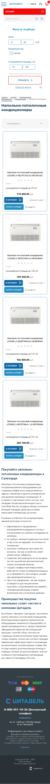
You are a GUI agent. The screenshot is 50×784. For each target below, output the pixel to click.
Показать (25, 80)
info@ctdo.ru (25, 717)
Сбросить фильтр (23, 87)
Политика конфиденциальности (25, 764)
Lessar (17, 53)
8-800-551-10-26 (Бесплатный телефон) (25, 711)
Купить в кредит (14, 207)
